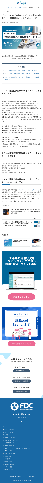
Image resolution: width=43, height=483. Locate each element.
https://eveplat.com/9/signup (28, 190)
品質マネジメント (10, 453)
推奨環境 (31, 477)
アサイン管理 (8, 451)
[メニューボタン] (3, 3)
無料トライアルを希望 (21, 381)
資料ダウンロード (21, 371)
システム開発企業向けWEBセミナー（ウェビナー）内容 (21, 70)
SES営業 (7, 459)
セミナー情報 (6, 11)
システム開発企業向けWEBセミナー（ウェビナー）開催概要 (22, 74)
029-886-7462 (23, 413)
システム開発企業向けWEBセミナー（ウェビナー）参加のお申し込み (22, 78)
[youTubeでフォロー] (21, 421)
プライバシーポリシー (21, 477)
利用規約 (11, 477)
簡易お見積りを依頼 (21, 391)
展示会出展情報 (9, 464)
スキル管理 (8, 456)
